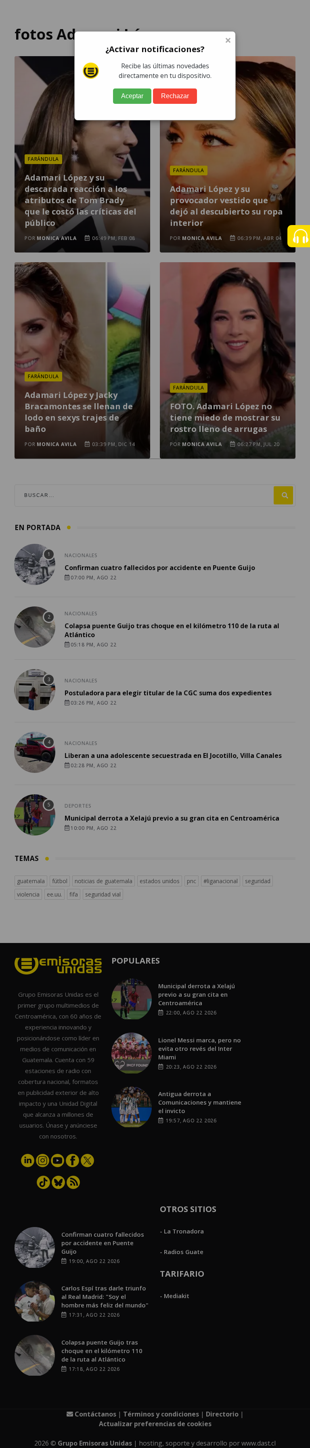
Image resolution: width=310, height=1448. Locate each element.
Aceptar (132, 96)
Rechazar (175, 96)
